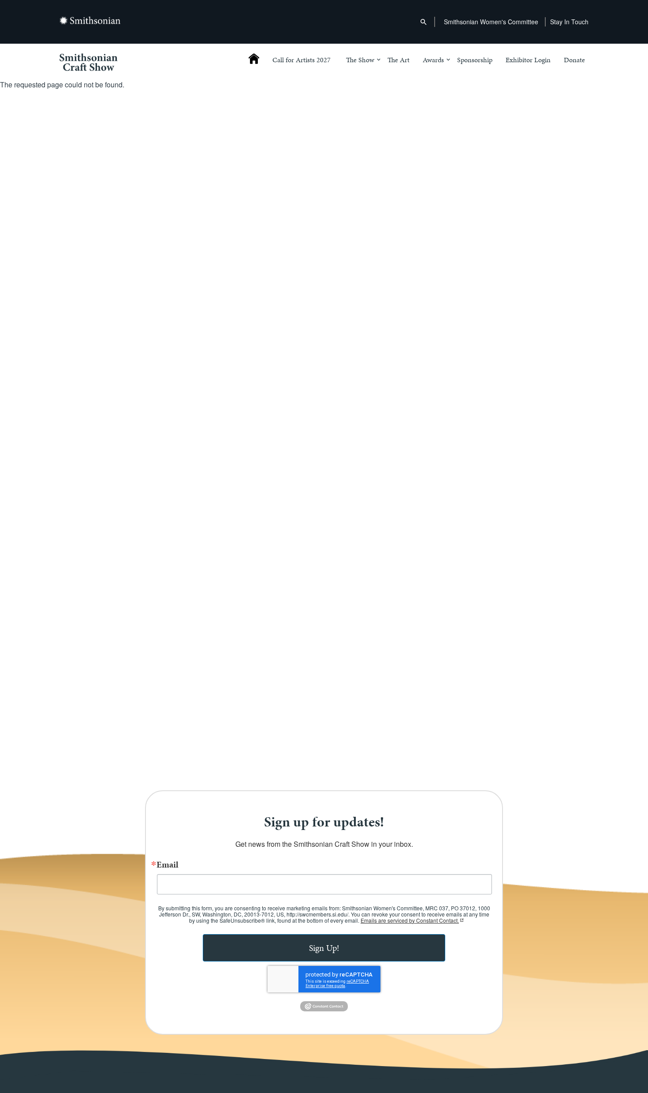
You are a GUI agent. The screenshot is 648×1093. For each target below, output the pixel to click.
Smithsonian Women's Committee (491, 21)
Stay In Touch (569, 21)
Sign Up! (324, 948)
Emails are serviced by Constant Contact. (410, 920)
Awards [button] (433, 60)
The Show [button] (360, 60)
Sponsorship (474, 60)
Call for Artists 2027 (301, 60)
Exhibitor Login (528, 60)
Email (167, 864)
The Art (398, 60)
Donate (574, 60)
